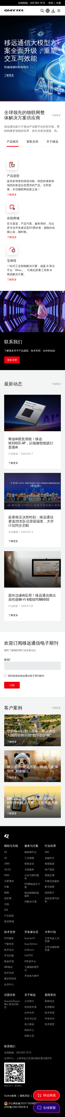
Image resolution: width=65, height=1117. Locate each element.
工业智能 (29, 858)
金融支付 (49, 858)
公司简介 (29, 1001)
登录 (50, 3)
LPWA (7, 863)
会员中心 (9, 984)
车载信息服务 (52, 881)
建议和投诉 (10, 978)
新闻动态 (49, 1001)
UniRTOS (28, 955)
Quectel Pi (29, 938)
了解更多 (56, 115)
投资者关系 (30, 1007)
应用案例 (49, 1007)
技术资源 (49, 1012)
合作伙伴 (29, 1012)
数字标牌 (49, 886)
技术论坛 (9, 949)
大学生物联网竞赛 (52, 948)
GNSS (6, 875)
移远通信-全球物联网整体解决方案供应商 (14, 10)
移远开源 (9, 961)
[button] (42, 11)
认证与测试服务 (31, 876)
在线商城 (13, 218)
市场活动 (49, 1018)
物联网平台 (30, 852)
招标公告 (29, 1035)
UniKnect (29, 949)
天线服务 (29, 869)
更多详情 (12, 360)
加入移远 (29, 1024)
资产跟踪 (49, 869)
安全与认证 (30, 1018)
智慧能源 (49, 863)
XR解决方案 (30, 901)
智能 (6, 892)
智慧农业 (29, 863)
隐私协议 (25, 1095)
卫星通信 (9, 881)
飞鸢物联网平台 (31, 968)
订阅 (12, 685)
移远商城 (9, 921)
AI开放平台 (30, 961)
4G (5, 858)
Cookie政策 (10, 1095)
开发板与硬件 (31, 976)
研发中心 (29, 1030)
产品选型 (13, 175)
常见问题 (9, 955)
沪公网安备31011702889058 (24, 1103)
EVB (6, 910)
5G (5, 852)
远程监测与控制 (52, 899)
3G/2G (7, 869)
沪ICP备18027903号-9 (16, 1107)
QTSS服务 (9, 938)
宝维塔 (11, 260)
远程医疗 (49, 892)
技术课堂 (49, 1024)
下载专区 (9, 944)
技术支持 (9, 973)
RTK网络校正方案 (32, 885)
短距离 (7, 898)
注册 (58, 3)
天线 (6, 904)
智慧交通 (49, 875)
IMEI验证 (8, 967)
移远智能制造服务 (31, 894)
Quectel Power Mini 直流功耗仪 (12, 1004)
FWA (47, 852)
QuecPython (30, 944)
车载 (6, 886)
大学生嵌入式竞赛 (52, 939)
